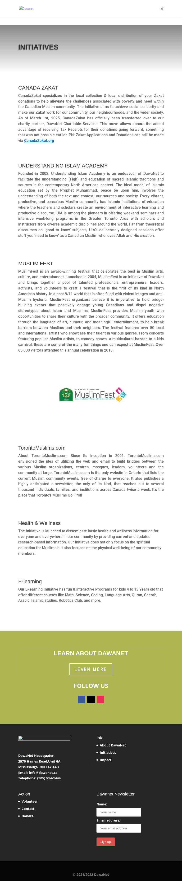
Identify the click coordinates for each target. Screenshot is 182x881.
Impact (105, 760)
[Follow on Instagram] (100, 699)
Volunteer (30, 801)
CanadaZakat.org (39, 140)
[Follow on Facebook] (81, 699)
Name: (101, 804)
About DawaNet (113, 745)
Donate (27, 816)
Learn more (91, 669)
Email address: (108, 820)
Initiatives (108, 752)
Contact (28, 808)
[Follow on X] (91, 699)
